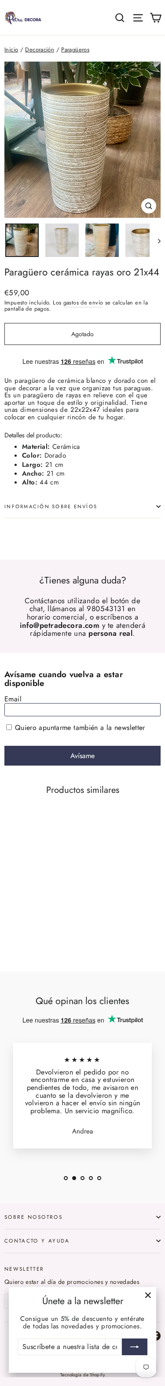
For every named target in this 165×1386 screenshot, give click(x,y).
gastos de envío (83, 302)
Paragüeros (75, 49)
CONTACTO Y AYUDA (37, 1240)
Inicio (11, 49)
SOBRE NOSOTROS (33, 1217)
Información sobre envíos (50, 506)
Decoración (39, 49)
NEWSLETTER (24, 1268)
